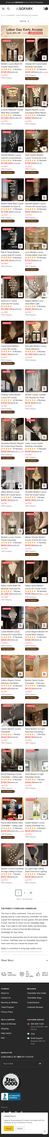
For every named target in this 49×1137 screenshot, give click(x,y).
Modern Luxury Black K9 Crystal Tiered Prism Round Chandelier (11, 65)
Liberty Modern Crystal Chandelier (11, 730)
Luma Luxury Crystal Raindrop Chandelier (34, 444)
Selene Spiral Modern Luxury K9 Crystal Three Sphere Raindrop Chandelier (35, 587)
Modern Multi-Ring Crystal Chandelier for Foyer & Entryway (12, 205)
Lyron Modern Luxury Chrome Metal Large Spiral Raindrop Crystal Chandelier (36, 253)
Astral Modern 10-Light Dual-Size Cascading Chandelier (35, 730)
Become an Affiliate (9, 1002)
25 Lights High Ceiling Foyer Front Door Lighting (36, 870)
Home (3, 15)
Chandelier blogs (34, 998)
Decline (19, 1128)
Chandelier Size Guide (35, 940)
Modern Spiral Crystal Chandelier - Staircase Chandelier (34, 681)
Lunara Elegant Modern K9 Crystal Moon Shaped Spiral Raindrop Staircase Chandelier (36, 633)
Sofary (4, 948)
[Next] (31, 893)
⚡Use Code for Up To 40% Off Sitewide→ (25, 2)
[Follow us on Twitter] (10, 1112)
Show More (7, 960)
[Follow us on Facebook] (4, 1112)
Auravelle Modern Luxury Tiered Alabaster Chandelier (35, 347)
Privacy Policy (7, 1012)
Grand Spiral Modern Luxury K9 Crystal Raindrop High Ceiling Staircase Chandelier (10, 347)
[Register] (40, 1064)
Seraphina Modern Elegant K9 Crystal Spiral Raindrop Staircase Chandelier (12, 444)
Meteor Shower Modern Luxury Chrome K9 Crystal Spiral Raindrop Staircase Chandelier (36, 538)
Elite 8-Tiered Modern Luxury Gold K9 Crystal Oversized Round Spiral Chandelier (11, 253)
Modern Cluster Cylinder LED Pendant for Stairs (35, 396)
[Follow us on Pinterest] (22, 1112)
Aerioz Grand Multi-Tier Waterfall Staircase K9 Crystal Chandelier (11, 587)
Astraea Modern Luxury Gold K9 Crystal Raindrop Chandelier (12, 156)
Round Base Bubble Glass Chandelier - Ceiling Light (12, 824)
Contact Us (6, 998)
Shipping (5, 1028)
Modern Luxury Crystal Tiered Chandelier (11, 538)
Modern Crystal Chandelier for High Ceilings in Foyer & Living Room (12, 870)
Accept (8, 1128)
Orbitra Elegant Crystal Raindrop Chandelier (11, 681)
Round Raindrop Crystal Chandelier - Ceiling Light (12, 775)
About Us (5, 993)
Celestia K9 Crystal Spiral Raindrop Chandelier (36, 65)
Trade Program (7, 1007)
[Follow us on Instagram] (16, 1112)
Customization (33, 1002)
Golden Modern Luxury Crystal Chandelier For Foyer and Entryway (35, 824)
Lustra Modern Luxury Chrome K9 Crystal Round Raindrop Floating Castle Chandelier (12, 633)
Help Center (6, 1033)
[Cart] (44, 8)
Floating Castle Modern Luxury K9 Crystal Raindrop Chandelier (11, 396)
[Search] (8, 9)
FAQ (3, 1038)
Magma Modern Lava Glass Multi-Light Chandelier (34, 302)
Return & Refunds (8, 1024)
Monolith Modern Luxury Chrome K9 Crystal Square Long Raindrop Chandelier (36, 205)
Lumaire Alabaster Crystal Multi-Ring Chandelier (12, 111)
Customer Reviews (35, 1007)
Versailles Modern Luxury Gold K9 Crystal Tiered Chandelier (35, 493)
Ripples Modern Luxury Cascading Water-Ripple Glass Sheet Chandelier (35, 111)
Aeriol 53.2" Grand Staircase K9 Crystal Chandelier (9, 302)
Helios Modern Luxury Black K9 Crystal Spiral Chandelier (11, 493)
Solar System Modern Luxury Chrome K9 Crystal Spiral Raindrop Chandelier (36, 156)
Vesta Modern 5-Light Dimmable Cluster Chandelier (34, 775)
